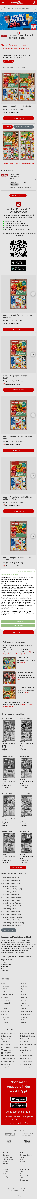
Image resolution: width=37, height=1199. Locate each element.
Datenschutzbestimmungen (26, 571)
